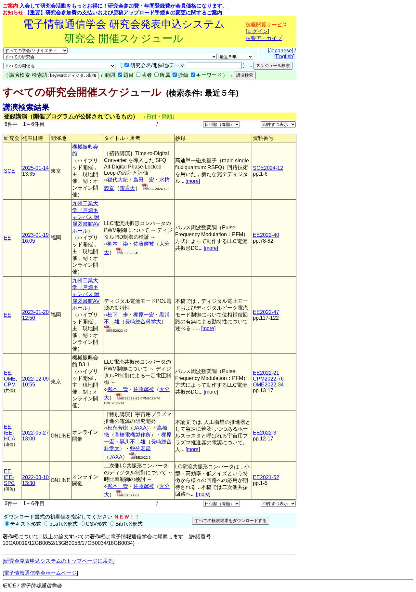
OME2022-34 (268, 384)
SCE (9, 171)
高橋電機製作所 (132, 434)
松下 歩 (117, 314)
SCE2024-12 (268, 168)
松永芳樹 (117, 428)
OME (10, 379)
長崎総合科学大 (143, 321)
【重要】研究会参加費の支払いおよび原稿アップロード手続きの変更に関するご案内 (123, 12)
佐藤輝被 (143, 244)
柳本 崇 (117, 244)
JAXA (140, 428)
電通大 (127, 188)
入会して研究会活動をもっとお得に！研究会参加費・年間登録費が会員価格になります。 (124, 5)
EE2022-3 (264, 433)
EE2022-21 (266, 373)
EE (7, 238)
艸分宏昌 (140, 448)
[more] (193, 181)
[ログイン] (257, 31)
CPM (10, 384)
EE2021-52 (266, 477)
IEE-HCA (9, 435)
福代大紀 (117, 179)
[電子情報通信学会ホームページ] (40, 573)
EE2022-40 (266, 235)
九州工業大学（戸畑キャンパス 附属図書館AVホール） (86, 217)
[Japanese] (280, 50)
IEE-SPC (9, 480)
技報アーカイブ (264, 38)
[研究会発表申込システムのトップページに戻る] (58, 561)
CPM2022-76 (268, 379)
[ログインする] (145, 188)
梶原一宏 (143, 314)
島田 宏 (143, 179)
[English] (284, 56)
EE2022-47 (266, 312)
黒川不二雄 (133, 441)
